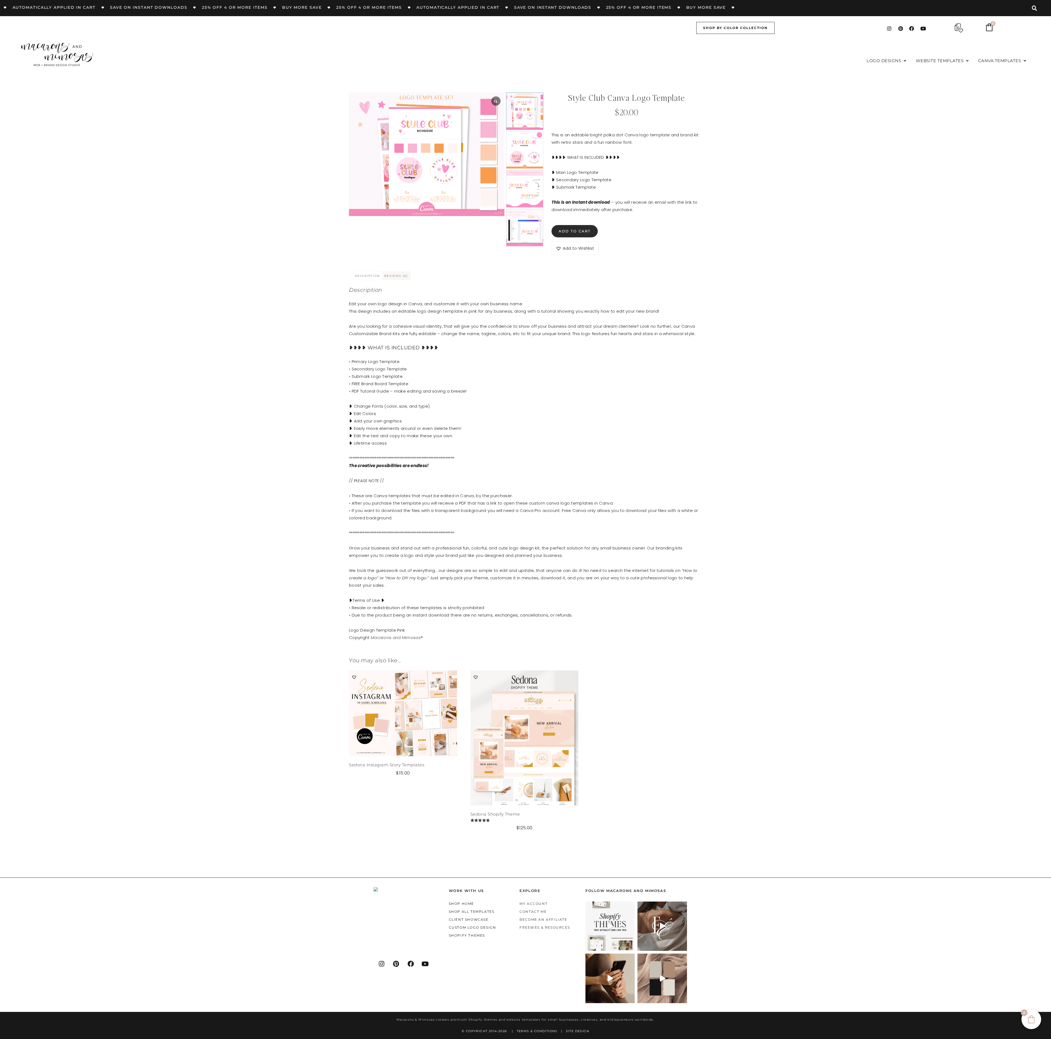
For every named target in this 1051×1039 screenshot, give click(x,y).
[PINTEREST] (396, 964)
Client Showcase (469, 919)
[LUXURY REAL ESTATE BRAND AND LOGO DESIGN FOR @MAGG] (662, 978)
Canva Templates (999, 60)
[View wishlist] (959, 28)
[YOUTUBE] (425, 964)
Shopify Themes (467, 935)
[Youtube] (923, 28)
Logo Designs (884, 60)
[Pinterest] (900, 28)
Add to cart (575, 231)
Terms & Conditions (537, 1031)
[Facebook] (912, 28)
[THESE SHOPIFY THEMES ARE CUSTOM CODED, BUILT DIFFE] (610, 926)
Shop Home (461, 904)
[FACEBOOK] (411, 964)
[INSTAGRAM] (382, 964)
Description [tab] (367, 276)
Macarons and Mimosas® (397, 637)
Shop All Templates (472, 912)
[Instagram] (889, 28)
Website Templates (940, 60)
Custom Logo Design (472, 927)
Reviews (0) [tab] (396, 276)
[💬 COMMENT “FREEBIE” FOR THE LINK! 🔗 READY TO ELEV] (610, 978)
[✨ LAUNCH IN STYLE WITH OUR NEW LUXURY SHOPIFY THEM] (662, 926)
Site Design (577, 1031)
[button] (886, 60)
